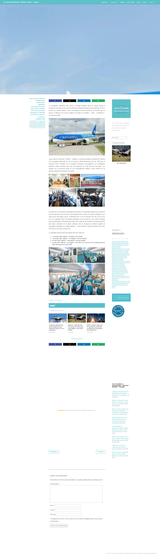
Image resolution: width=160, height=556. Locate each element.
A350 (114, 247)
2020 (126, 242)
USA (114, 287)
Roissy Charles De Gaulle (118, 282)
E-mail (52, 510)
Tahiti (31, 127)
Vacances (33, 115)
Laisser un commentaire (40, 118)
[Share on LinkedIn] (84, 100)
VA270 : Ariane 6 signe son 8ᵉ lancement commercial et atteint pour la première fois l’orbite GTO (95, 327)
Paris (127, 277)
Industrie (104, 2)
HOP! (114, 272)
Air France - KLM (123, 252)
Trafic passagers (123, 285)
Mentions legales (111, 553)
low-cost (115, 275)
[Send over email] (98, 100)
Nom (52, 505)
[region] (121, 154)
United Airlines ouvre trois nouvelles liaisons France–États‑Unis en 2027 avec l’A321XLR (119, 420)
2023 (122, 245)
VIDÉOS (145, 2)
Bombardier (115, 262)
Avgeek (35, 99)
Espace (139, 2)
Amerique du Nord (124, 255)
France (42, 109)
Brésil (128, 262)
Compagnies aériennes (40, 104)
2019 (122, 242)
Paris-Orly (115, 280)
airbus (118, 247)
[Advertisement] (77, 365)
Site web (52, 514)
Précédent (53, 452)
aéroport (124, 257)
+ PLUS (151, 2)
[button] (121, 153)
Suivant (101, 452)
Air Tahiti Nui (37, 122)
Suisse (127, 282)
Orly (124, 277)
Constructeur (35, 107)
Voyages (113, 2)
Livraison (32, 124)
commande (121, 265)
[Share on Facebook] (55, 100)
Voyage (40, 115)
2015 (114, 242)
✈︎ (44, 115)
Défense (122, 2)
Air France (115, 252)
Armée (114, 257)
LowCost (121, 275)
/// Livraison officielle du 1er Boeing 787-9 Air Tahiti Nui (70, 54)
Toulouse (115, 285)
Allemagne (115, 255)
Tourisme (41, 113)
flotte (119, 270)
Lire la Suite (35, 63)
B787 (31, 122)
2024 (126, 245)
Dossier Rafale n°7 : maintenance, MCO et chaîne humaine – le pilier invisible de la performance (120, 429)
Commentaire (54, 484)
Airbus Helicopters (117, 250)
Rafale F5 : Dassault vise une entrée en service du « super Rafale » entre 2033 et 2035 (76, 327)
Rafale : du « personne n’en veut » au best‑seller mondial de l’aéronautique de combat (120, 438)
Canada (114, 265)
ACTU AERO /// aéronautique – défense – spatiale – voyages (20, 2)
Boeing (42, 124)
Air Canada (126, 250)
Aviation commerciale (40, 100)
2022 (118, 245)
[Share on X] (69, 100)
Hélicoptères (131, 2)
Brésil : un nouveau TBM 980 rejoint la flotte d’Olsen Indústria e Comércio (120, 454)
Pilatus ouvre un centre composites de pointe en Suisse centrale (119, 447)
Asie (119, 257)
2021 (114, 245)
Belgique (115, 260)
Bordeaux (122, 262)
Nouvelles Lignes (117, 277)
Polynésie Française (39, 127)
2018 (30, 99)
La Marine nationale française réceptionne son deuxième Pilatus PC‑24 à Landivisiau (56, 327)
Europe (36, 109)
